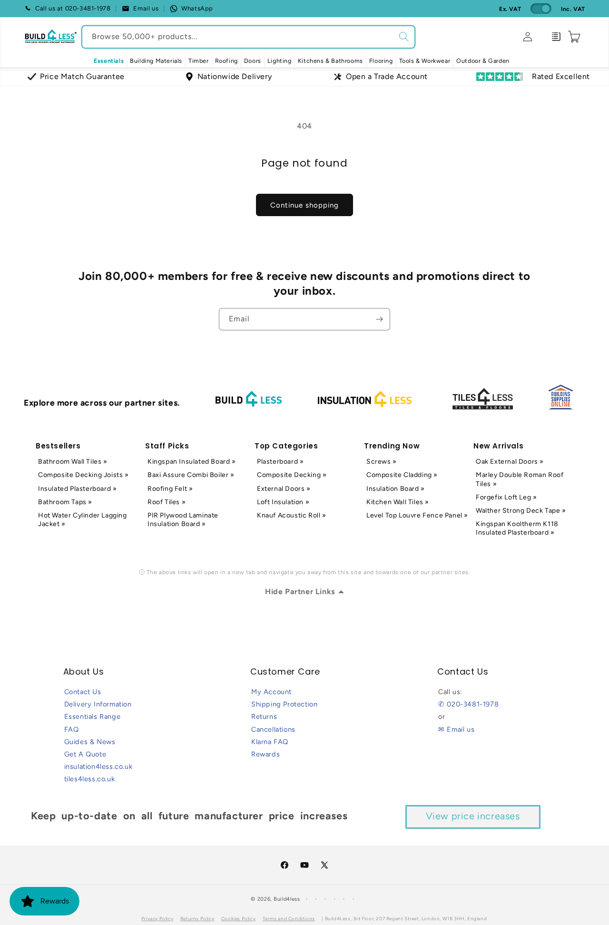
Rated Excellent (561, 76)
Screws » (381, 462)
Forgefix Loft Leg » (506, 497)
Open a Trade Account (387, 76)
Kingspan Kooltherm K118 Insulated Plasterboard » (517, 528)
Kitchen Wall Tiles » (397, 502)
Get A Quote (85, 754)
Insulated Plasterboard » (77, 489)
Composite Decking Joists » (83, 475)
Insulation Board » (395, 489)
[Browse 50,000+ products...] (403, 36)
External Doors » (284, 489)
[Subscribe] (379, 319)
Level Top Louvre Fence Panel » (417, 515)
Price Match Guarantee (82, 76)
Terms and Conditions (289, 918)
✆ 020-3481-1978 (468, 704)
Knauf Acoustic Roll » (291, 515)
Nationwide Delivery (234, 76)
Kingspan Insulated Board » (191, 462)
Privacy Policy (157, 918)
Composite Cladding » (402, 475)
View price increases (473, 816)
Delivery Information (98, 704)
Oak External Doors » (510, 462)
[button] (156, 61)
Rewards (265, 754)
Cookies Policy (238, 918)
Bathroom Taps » (65, 502)
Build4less (287, 899)
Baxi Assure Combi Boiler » (191, 475)
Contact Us (82, 691)
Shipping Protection (284, 704)
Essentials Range (92, 716)
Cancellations (273, 729)
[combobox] (248, 37)
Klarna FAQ (269, 741)
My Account (271, 691)
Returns (264, 716)
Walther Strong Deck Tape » (521, 511)
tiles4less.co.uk (89, 779)
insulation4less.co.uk (98, 766)
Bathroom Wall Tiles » (73, 462)
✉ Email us (456, 729)
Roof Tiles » (166, 502)
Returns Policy (197, 918)
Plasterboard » (280, 462)
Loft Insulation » (283, 502)
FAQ (71, 729)
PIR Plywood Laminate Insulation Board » (182, 519)
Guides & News (90, 741)
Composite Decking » (291, 475)
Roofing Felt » (170, 489)
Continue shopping (304, 205)
